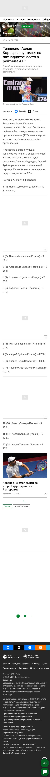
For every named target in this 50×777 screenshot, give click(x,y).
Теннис (7, 506)
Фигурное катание (21, 663)
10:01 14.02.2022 (10, 40)
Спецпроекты (9, 668)
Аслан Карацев (21, 506)
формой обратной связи (14, 753)
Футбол (6, 663)
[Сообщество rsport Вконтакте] (29, 647)
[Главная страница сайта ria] (3, 26)
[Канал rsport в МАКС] (8, 647)
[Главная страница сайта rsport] (16, 26)
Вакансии (7, 680)
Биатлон (36, 663)
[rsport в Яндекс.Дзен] (19, 647)
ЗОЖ (45, 663)
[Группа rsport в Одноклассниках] (40, 647)
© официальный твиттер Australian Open (18, 104)
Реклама (23, 668)
